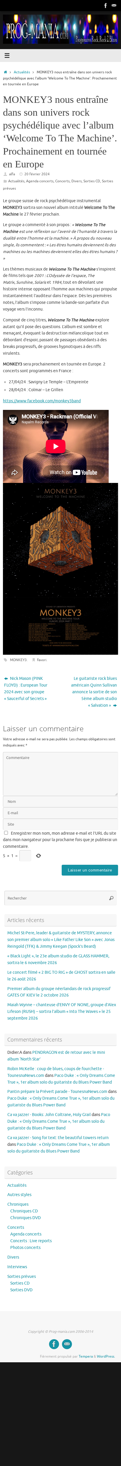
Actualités (22, 72)
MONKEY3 (18, 660)
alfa (12, 174)
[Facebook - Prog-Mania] (106, 5)
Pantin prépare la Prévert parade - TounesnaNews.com (57, 1091)
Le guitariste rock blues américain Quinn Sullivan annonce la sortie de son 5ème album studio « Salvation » (94, 692)
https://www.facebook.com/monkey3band (42, 400)
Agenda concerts (39, 181)
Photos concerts (25, 1247)
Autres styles (19, 1194)
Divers (76, 181)
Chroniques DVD (25, 1217)
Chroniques (17, 1204)
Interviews (17, 1266)
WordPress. (106, 1356)
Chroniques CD (24, 1211)
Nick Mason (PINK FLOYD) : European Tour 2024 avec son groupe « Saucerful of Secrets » (25, 688)
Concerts (62, 181)
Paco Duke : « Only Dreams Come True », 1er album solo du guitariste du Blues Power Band (58, 1121)
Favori (41, 660)
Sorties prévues (21, 1276)
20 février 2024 (37, 174)
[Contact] (114, 5)
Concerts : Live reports (31, 1240)
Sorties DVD (21, 1289)
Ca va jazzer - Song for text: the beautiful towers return (58, 1137)
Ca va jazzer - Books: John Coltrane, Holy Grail (49, 1114)
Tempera (86, 1356)
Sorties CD (91, 181)
